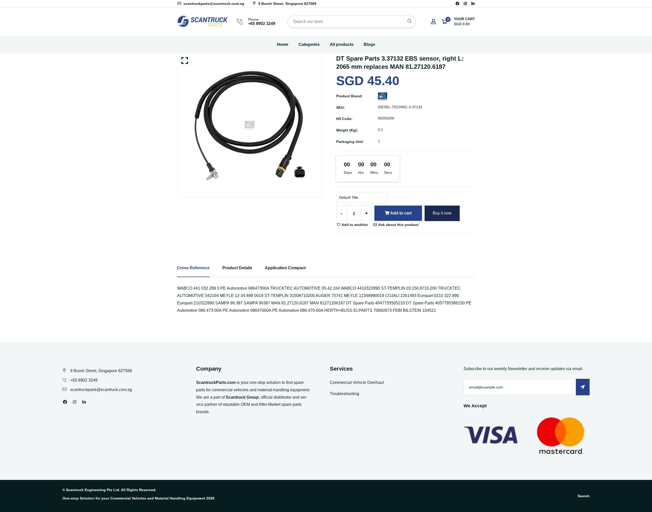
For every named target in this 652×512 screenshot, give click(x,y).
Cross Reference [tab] (193, 268)
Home (282, 44)
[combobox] (351, 22)
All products (342, 44)
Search (584, 496)
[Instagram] (465, 4)
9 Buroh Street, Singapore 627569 (286, 4)
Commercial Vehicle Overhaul (357, 382)
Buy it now (442, 213)
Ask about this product (397, 225)
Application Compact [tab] (285, 268)
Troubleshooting (344, 394)
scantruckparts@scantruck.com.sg (213, 4)
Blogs (369, 44)
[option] (250, 125)
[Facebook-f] (457, 4)
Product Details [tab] (237, 268)
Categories (309, 44)
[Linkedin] (473, 4)
